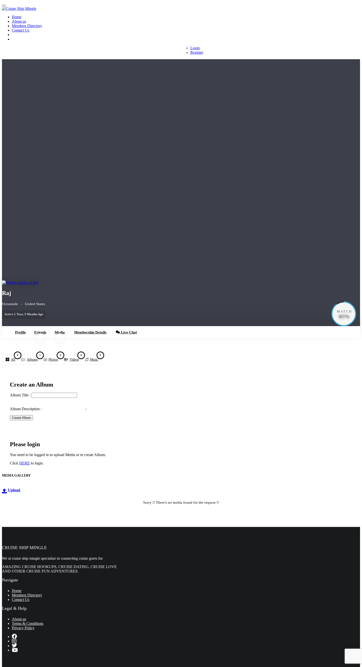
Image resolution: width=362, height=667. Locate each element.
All (14, 358)
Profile (20, 332)
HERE (24, 463)
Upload (14, 490)
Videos (75, 358)
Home (16, 17)
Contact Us (20, 30)
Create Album (21, 418)
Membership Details (90, 332)
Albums (33, 358)
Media (60, 334)
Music (95, 358)
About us (19, 21)
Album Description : (26, 409)
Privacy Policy (23, 628)
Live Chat (128, 332)
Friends (40, 334)
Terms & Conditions (27, 623)
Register (196, 52)
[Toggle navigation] (4, 5)
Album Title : (21, 395)
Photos (55, 358)
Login (195, 48)
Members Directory (27, 26)
